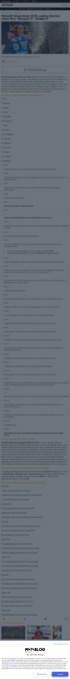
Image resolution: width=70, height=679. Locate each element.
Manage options (42, 674)
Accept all (60, 674)
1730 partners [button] (12, 658)
